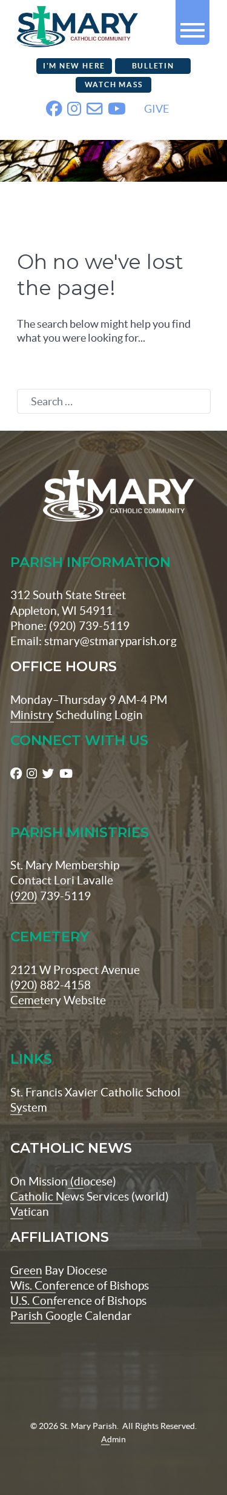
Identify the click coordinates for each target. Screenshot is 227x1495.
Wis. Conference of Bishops (79, 1285)
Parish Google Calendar (71, 1315)
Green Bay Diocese (58, 1270)
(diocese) (92, 1181)
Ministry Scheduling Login (76, 714)
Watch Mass (114, 84)
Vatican (29, 1211)
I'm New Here (74, 66)
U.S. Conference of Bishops (78, 1300)
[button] (192, 25)
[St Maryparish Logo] (113, 496)
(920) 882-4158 (50, 985)
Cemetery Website (58, 1000)
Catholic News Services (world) (89, 1196)
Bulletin (153, 66)
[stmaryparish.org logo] (62, 24)
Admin (113, 1439)
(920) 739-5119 (50, 896)
